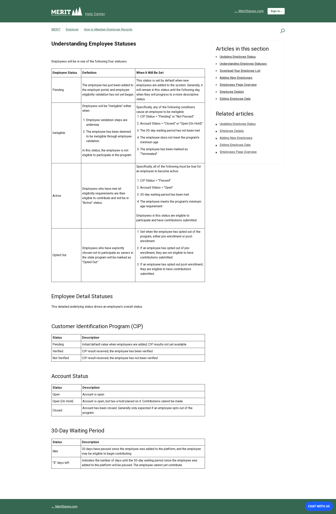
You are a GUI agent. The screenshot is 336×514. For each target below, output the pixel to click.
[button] (282, 30)
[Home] (66, 11)
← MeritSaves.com (249, 11)
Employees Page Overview (238, 85)
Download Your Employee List (240, 71)
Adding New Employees (236, 78)
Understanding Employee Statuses (243, 64)
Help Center (95, 14)
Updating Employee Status (238, 57)
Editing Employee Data (235, 99)
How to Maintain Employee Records (108, 29)
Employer (72, 29)
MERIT (55, 29)
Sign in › (276, 11)
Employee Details (232, 92)
